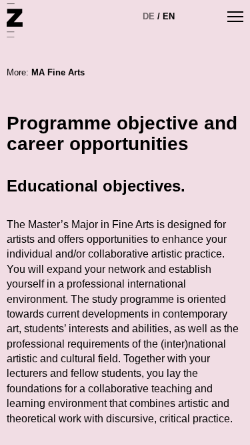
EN (169, 16)
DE (149, 16)
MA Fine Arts (58, 72)
